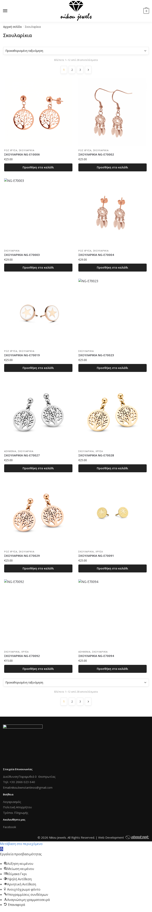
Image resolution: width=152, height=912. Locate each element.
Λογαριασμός (12, 802)
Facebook (9, 827)
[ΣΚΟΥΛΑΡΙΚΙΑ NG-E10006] (38, 112)
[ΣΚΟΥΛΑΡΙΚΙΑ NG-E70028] (112, 413)
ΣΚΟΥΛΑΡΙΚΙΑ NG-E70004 (96, 255)
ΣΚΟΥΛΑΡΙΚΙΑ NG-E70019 (22, 355)
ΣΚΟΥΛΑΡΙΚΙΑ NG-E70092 (22, 656)
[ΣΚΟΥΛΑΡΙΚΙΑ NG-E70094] (112, 613)
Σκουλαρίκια (26, 150)
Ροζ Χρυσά (10, 150)
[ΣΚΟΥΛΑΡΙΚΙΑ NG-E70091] (112, 513)
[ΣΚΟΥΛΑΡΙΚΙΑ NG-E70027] (38, 413)
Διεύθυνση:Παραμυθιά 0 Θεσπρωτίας (29, 777)
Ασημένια (10, 451)
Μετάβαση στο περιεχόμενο (21, 844)
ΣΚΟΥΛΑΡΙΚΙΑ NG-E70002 (96, 154)
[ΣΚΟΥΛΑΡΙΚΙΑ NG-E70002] (112, 112)
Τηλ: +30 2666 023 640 (19, 782)
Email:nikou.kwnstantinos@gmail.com (27, 787)
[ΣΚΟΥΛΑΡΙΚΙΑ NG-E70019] (38, 313)
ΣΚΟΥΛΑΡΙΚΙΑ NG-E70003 (22, 255)
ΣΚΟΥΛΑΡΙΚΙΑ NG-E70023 (96, 355)
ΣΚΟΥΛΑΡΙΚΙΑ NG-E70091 (96, 556)
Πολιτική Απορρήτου (17, 807)
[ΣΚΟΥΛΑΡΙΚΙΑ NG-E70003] (38, 212)
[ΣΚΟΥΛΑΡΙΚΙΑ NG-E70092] (38, 613)
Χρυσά (99, 451)
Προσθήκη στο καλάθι (38, 167)
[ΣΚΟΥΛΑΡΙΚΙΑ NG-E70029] (38, 513)
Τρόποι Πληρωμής (15, 813)
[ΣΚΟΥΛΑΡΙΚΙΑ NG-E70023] (112, 313)
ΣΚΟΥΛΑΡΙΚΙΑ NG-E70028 (96, 455)
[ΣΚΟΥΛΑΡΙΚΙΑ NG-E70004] (112, 212)
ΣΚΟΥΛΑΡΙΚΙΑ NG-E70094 (96, 656)
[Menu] (9, 11)
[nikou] (76, 11)
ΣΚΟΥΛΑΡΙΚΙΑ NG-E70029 (22, 556)
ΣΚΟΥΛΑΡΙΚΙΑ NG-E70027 (22, 455)
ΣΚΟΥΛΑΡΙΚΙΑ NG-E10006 (22, 154)
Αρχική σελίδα (12, 27)
